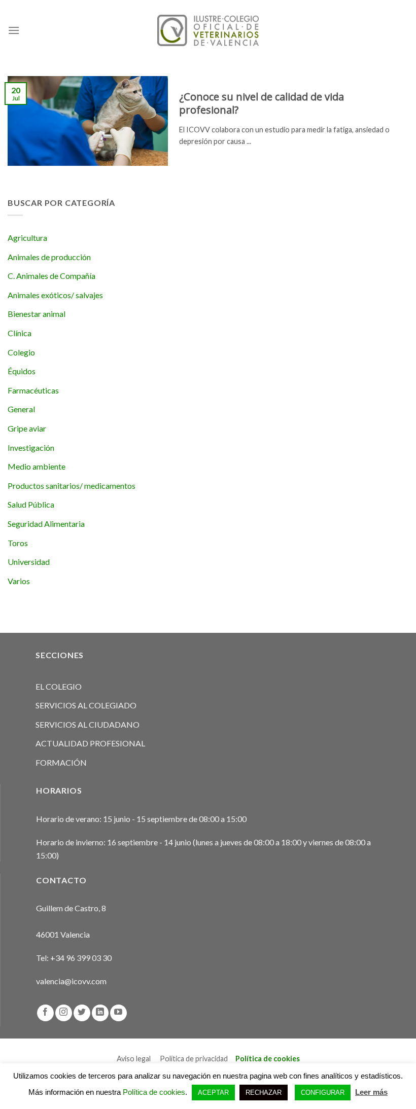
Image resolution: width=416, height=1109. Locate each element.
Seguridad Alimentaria (46, 523)
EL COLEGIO (59, 686)
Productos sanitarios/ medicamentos (71, 485)
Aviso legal (134, 1058)
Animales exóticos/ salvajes (55, 295)
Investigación (31, 447)
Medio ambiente (36, 466)
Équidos (22, 371)
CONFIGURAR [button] (322, 1092)
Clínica (19, 333)
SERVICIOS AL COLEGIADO (86, 705)
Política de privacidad (194, 1058)
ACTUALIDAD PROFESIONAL (90, 743)
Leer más (371, 1092)
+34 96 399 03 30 (81, 957)
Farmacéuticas (33, 390)
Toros (18, 543)
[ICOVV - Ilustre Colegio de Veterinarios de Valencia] (208, 30)
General (21, 409)
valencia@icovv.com (71, 981)
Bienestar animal (36, 313)
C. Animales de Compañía (51, 275)
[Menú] (14, 30)
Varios (19, 581)
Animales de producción (49, 257)
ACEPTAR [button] (213, 1092)
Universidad (29, 561)
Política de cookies (267, 1058)
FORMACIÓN (61, 762)
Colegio (21, 352)
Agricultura (27, 237)
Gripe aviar (27, 428)
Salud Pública (31, 504)
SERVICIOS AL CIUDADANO (88, 724)
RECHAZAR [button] (264, 1092)
